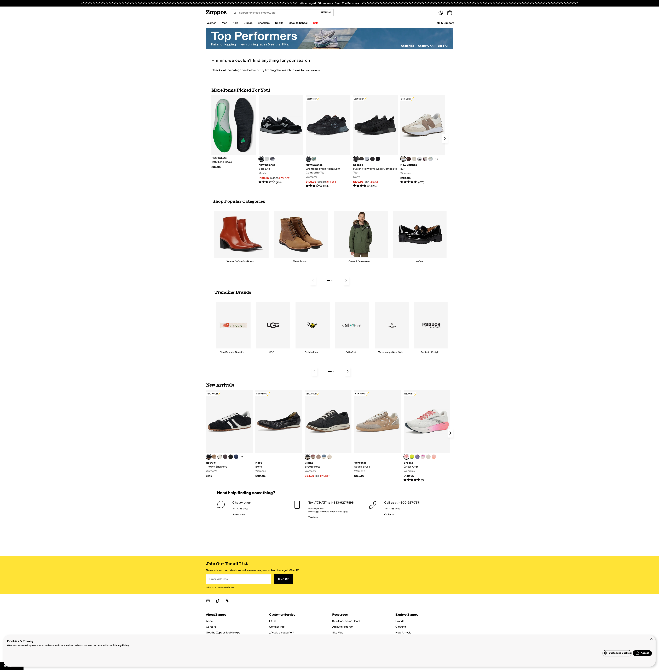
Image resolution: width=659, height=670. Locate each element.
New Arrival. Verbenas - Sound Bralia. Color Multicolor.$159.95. (377, 434)
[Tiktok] (217, 600)
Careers (211, 626)
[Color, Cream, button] (329, 456)
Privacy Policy (121, 645)
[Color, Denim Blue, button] (324, 456)
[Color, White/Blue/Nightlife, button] (412, 456)
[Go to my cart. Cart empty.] (449, 12)
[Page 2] (331, 280)
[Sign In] (441, 12)
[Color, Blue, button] (267, 159)
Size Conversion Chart (346, 621)
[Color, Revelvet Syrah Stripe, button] (225, 456)
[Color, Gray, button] (367, 159)
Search (326, 12)
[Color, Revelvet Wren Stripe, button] (214, 456)
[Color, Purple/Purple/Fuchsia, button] (417, 456)
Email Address (218, 579)
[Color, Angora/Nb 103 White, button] (430, 159)
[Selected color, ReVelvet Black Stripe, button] (208, 456)
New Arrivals (403, 632)
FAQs (272, 621)
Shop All (443, 45)
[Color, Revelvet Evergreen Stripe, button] (230, 456)
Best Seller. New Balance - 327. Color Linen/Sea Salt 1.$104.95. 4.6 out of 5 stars (422, 139)
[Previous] (313, 280)
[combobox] (274, 12)
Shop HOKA (425, 45)
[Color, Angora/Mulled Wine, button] (425, 159)
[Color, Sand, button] (318, 456)
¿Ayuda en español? (281, 632)
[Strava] (227, 600)
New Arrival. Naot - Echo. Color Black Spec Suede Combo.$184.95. (278, 434)
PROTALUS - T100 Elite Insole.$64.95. (233, 132)
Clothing (400, 626)
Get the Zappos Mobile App (223, 632)
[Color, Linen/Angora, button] (414, 159)
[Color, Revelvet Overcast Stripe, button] (236, 456)
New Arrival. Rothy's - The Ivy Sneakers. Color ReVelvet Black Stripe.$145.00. (229, 434)
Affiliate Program (342, 626)
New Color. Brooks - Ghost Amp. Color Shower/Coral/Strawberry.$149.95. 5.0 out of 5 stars (427, 436)
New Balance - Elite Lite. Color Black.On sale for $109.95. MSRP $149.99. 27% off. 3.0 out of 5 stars (281, 139)
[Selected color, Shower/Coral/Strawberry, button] (406, 456)
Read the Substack (347, 3)
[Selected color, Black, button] (261, 159)
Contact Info (277, 626)
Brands (399, 621)
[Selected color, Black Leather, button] (307, 456)
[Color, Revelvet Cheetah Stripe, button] (219, 456)
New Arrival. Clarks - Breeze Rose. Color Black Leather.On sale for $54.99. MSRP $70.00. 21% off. (328, 434)
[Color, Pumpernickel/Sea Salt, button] (408, 159)
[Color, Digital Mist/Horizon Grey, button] (419, 159)
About (209, 621)
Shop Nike (407, 45)
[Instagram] (208, 600)
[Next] (445, 138)
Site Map (337, 632)
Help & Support (444, 23)
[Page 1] (328, 280)
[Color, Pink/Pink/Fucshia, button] (423, 456)
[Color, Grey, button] (272, 159)
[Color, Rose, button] (313, 456)
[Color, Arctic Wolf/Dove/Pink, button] (428, 456)
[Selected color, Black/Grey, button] (308, 159)
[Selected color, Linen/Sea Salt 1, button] (403, 159)
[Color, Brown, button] (361, 159)
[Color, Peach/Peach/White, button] (434, 456)
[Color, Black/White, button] (378, 159)
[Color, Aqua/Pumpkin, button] (314, 159)
